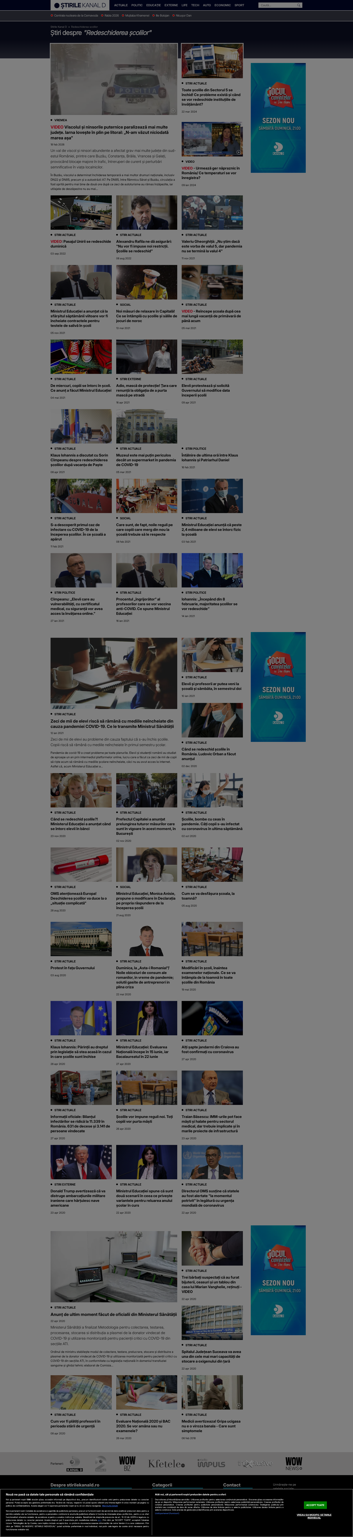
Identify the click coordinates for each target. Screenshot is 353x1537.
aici (99, 1520)
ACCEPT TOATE (315, 1505)
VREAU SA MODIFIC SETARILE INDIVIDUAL (314, 1516)
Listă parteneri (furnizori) (167, 1513)
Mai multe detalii (110, 1505)
